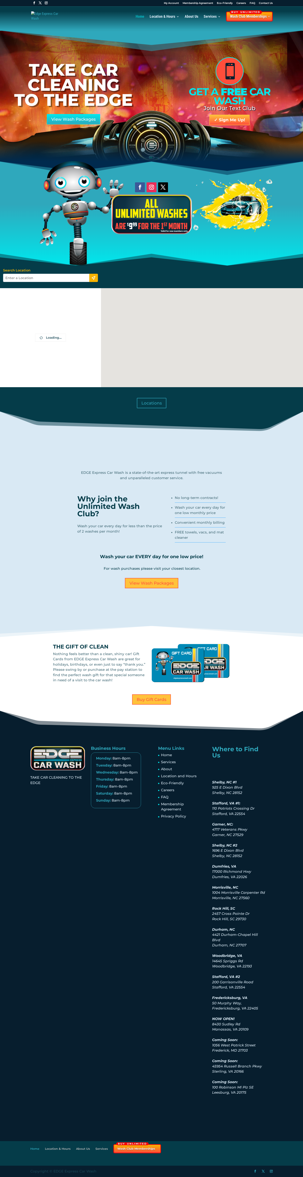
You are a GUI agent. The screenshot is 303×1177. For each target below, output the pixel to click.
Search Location (17, 270)
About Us (191, 17)
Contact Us (266, 3)
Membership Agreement (198, 3)
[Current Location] (93, 278)
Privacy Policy (173, 816)
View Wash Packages (73, 119)
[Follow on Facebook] (140, 187)
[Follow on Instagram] (151, 187)
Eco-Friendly (225, 3)
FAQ (252, 3)
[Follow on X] (163, 187)
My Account (171, 3)
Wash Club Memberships (248, 15)
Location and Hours (179, 776)
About (166, 769)
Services (168, 762)
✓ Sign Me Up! (229, 119)
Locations (151, 403)
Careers (241, 3)
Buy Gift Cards (151, 699)
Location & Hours (162, 17)
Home (140, 17)
